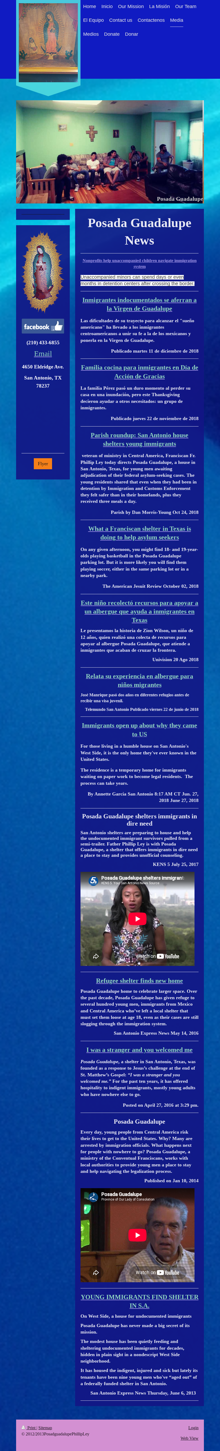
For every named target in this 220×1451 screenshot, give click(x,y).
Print (31, 1427)
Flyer (43, 463)
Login (193, 1427)
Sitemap (45, 1427)
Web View (190, 1438)
